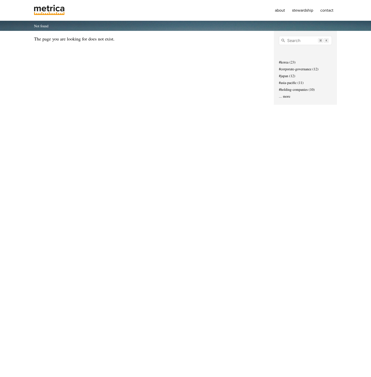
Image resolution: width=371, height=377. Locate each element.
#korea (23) (287, 62)
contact (326, 10)
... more (284, 96)
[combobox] (305, 40)
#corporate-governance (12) (299, 69)
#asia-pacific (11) (291, 82)
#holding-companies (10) (297, 89)
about (280, 10)
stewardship (302, 10)
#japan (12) (287, 75)
